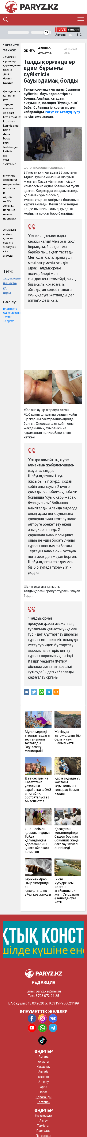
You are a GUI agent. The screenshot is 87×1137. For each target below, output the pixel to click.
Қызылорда (43, 1115)
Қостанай (43, 1102)
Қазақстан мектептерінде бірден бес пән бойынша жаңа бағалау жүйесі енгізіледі (66, 838)
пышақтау (8, 283)
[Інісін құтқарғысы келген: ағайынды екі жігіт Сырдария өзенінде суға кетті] (67, 867)
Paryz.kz (52, 112)
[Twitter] (34, 693)
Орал (43, 1087)
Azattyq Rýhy (70, 112)
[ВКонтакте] (26, 693)
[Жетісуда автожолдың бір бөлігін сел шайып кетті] (67, 719)
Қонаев (43, 1076)
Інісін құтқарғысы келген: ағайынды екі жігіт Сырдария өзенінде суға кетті (66, 890)
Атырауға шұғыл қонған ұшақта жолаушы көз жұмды (8, 242)
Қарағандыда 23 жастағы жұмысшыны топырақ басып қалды (67, 786)
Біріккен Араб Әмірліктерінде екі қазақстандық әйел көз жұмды (38, 886)
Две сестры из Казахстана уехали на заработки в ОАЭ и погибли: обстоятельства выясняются (38, 790)
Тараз (43, 1092)
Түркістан (43, 1125)
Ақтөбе (43, 1071)
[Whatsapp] (41, 693)
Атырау (43, 1081)
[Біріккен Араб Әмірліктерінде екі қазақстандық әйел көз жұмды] (38, 867)
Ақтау (43, 1120)
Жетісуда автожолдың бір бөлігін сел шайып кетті (67, 737)
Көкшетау (43, 1066)
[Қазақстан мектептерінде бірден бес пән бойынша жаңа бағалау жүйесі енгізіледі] (67, 816)
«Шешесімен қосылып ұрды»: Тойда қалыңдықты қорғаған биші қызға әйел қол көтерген (38, 840)
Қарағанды (44, 1097)
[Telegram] (49, 693)
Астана (44, 1056)
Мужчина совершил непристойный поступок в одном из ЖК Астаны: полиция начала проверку (8, 197)
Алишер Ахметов (45, 50)
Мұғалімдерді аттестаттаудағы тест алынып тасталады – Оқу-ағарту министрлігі (37, 741)
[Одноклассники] (56, 693)
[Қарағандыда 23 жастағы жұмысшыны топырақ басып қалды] (67, 766)
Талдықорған (8, 278)
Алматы (43, 1061)
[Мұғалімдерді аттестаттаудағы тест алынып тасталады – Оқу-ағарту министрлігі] (38, 719)
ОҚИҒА (29, 51)
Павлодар (43, 1130)
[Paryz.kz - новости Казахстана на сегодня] (31, 7)
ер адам (7, 290)
